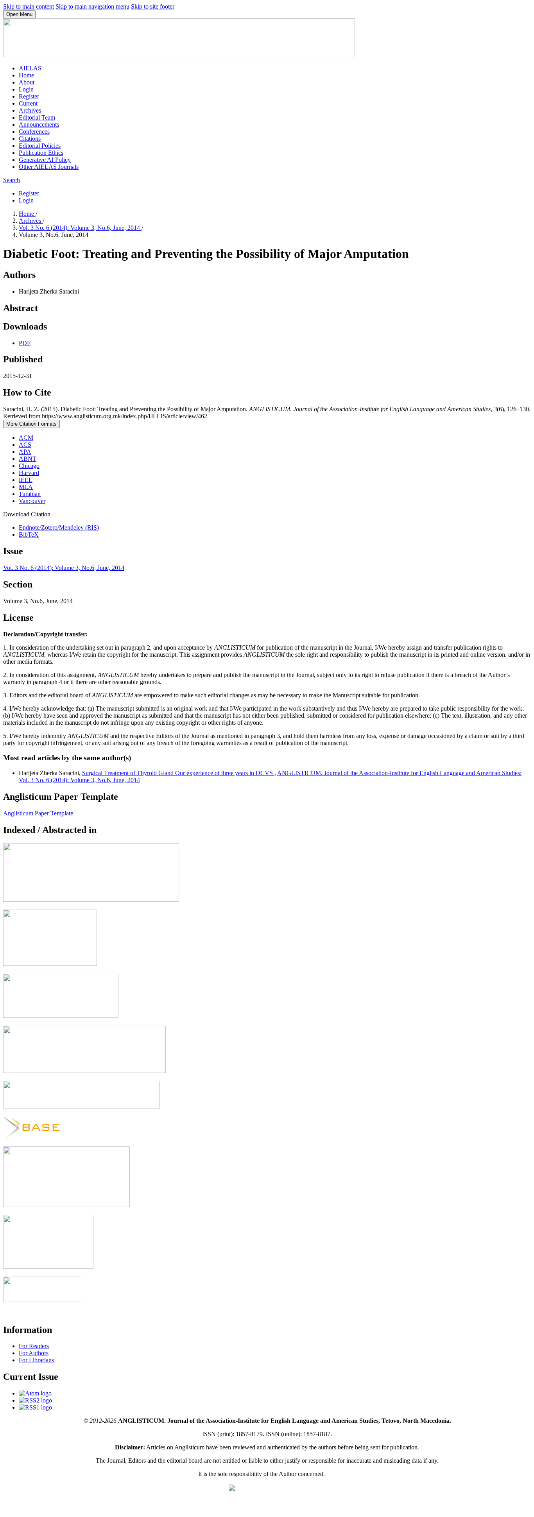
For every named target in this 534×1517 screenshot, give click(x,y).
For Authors (33, 1353)
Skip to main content (28, 6)
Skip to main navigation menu (92, 6)
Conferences (34, 131)
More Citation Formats (31, 424)
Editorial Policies (40, 145)
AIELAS (30, 68)
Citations (30, 138)
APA (25, 451)
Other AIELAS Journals (49, 166)
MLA (26, 487)
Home (26, 75)
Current (28, 103)
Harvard (29, 472)
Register (29, 96)
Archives (30, 110)
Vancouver (32, 501)
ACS (25, 444)
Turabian (30, 494)
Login (26, 89)
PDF (24, 343)
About (26, 82)
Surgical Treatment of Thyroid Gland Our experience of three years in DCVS (178, 773)
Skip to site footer (152, 6)
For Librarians (36, 1360)
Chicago (29, 465)
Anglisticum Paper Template (38, 813)
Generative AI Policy (45, 159)
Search (11, 180)
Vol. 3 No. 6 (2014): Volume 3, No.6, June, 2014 (80, 227)
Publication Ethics (41, 152)
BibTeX (29, 534)
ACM (26, 437)
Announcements (39, 124)
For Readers (34, 1346)
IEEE (25, 479)
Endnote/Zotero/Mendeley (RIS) (59, 527)
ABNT (27, 458)
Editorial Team (37, 117)
